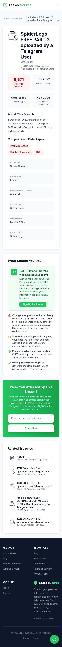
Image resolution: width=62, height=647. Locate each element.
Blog (36, 553)
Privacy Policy (41, 573)
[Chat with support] (54, 639)
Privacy (36, 638)
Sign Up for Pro (31, 304)
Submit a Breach (11, 568)
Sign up (6, 593)
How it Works (9, 553)
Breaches (17, 18)
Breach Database (12, 563)
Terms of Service (43, 568)
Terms (26, 638)
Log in (6, 587)
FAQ (5, 558)
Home (6, 18)
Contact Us (39, 563)
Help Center (40, 558)
